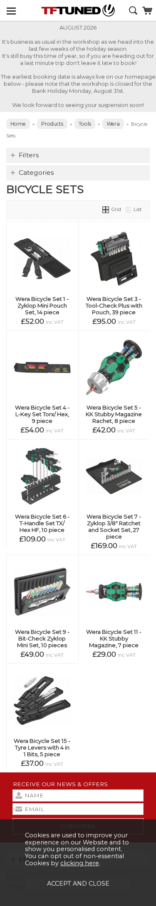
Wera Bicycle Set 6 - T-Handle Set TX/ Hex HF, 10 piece (42, 523)
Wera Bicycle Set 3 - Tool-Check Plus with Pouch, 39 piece (114, 305)
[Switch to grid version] (106, 209)
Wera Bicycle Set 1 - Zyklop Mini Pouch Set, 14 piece (42, 305)
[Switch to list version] (128, 209)
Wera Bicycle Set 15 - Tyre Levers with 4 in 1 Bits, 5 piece (42, 747)
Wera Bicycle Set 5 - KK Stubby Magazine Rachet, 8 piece (114, 414)
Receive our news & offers (60, 784)
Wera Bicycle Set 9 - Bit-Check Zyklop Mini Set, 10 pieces (42, 638)
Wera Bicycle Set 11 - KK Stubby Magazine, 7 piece (113, 638)
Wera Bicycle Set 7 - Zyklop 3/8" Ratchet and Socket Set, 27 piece (114, 526)
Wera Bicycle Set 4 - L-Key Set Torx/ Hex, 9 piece (42, 414)
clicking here (79, 863)
